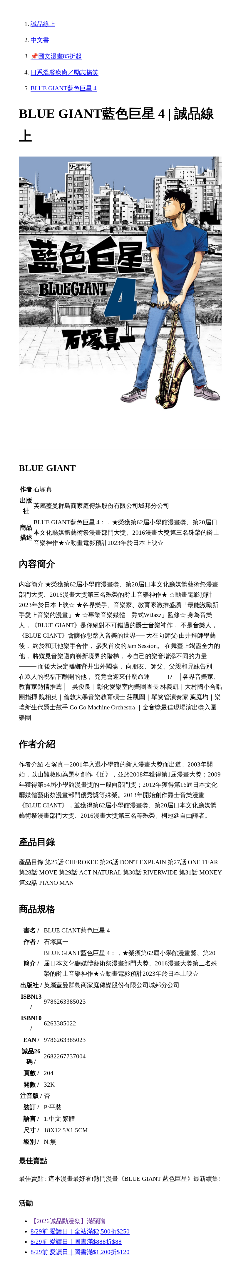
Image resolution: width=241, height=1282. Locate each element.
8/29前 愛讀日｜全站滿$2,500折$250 (80, 1231)
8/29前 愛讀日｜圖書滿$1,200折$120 (80, 1252)
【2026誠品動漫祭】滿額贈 (68, 1221)
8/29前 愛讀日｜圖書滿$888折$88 (76, 1241)
